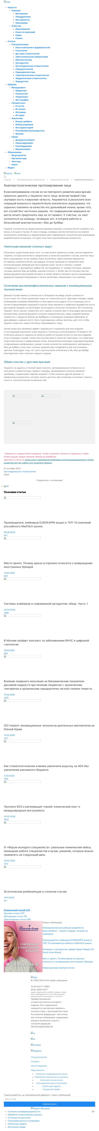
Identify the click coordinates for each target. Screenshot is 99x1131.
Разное (19, 38)
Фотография (21, 100)
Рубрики (12, 84)
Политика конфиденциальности (51, 1074)
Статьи (11, 41)
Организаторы (19, 158)
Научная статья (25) (14, 913)
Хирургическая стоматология (30, 78)
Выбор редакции (24, 124)
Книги (15, 164)
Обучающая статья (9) (15, 916)
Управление (21, 96)
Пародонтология (24, 69)
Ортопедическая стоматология (31, 66)
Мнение (19, 133)
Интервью (20, 112)
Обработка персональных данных (51, 1077)
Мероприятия (22, 29)
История (19, 115)
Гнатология (21, 50)
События (16, 26)
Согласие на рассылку (51, 1080)
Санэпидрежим (23, 146)
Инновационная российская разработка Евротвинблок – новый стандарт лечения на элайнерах (65, 930)
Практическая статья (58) (17, 919)
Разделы (35, 1061)
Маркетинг (21, 90)
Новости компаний (25, 32)
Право (15, 137)
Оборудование (23, 16)
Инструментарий (24, 127)
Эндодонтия (21, 81)
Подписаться (49, 1104)
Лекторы (16, 161)
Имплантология (23, 60)
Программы (21, 23)
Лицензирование (24, 143)
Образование (15, 152)
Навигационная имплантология (59, 967)
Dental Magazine (39, 1066)
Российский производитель (30, 130)
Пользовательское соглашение (51, 1083)
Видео (11, 167)
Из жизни (20, 109)
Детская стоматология (27, 53)
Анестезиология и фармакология (32, 47)
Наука (18, 35)
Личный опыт (19, 103)
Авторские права (51, 1089)
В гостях (19, 106)
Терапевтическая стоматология (32, 75)
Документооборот (25, 140)
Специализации (20, 44)
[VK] (6, 486)
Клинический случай (59, 180)
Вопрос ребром (23, 121)
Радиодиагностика (25, 72)
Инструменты (22, 19)
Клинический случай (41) (17, 910)
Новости (12, 7)
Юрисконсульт (23, 149)
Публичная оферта (51, 1086)
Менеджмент (19, 87)
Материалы (21, 13)
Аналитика (17, 118)
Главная (7, 180)
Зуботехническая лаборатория (31, 56)
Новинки (16, 10)
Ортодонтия (21, 63)
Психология (21, 93)
